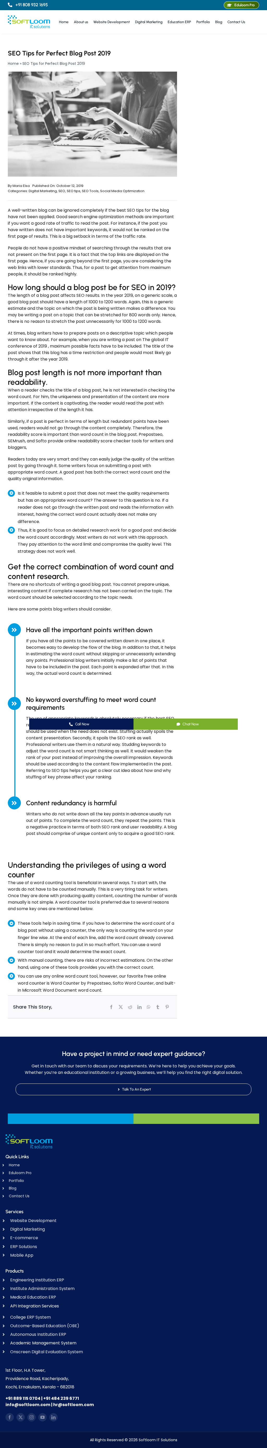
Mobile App (21, 1255)
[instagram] (31, 1417)
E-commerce (24, 1238)
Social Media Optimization (122, 190)
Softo (41, 441)
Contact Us (19, 1196)
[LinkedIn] (139, 1007)
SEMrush (16, 441)
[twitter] (20, 1417)
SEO (61, 190)
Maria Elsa (21, 185)
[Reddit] (130, 1007)
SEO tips (73, 190)
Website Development (33, 1221)
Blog (12, 1188)
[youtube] (42, 1417)
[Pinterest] (167, 1007)
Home (13, 63)
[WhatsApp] (148, 1007)
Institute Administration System (42, 1289)
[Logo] (29, 17)
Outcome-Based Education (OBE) (44, 1326)
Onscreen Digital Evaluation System (46, 1352)
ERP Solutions (23, 1247)
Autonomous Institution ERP (38, 1334)
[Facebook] (111, 1007)
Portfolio (16, 1180)
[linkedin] (53, 1417)
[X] (120, 1007)
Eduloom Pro (20, 1172)
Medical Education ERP (33, 1297)
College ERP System (30, 1317)
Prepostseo (150, 434)
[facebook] (9, 1417)
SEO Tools (90, 190)
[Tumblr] (157, 1007)
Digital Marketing (43, 190)
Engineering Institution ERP (37, 1280)
